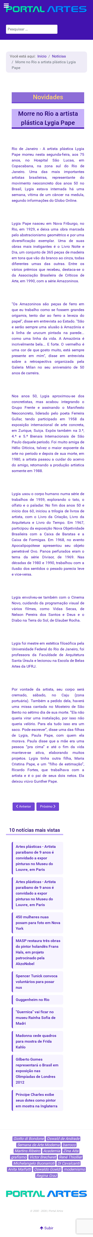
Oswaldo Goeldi (47, 1169)
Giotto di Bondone (28, 1138)
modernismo (74, 1169)
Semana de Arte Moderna (38, 1145)
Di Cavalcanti (68, 1163)
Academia (51, 1151)
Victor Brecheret (42, 1157)
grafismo (18, 1157)
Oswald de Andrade (63, 1138)
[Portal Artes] (46, 9)
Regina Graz (46, 1175)
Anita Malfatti (19, 1169)
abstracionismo (33, 235)
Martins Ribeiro (27, 1151)
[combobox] (31, 29)
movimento (21, 183)
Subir (48, 1228)
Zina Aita (70, 1151)
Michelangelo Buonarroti (33, 1163)
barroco (69, 1145)
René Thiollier (70, 1157)
